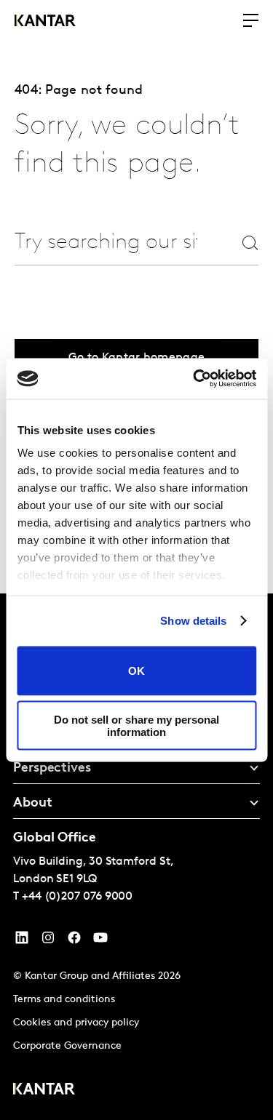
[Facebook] (74, 941)
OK (136, 671)
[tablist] (136, 856)
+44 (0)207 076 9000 (77, 897)
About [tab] (32, 803)
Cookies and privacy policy (76, 1022)
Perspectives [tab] (52, 768)
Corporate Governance (67, 1046)
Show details (193, 621)
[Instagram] (48, 941)
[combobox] (106, 242)
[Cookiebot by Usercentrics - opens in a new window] (194, 378)
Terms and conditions (64, 999)
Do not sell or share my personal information (136, 725)
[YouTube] (22, 941)
